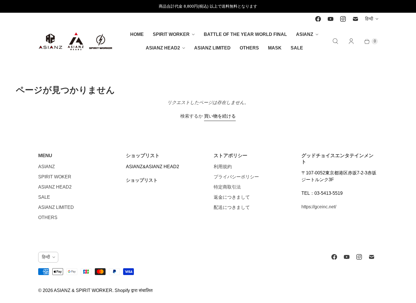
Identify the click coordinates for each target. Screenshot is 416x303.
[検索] (335, 41)
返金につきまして (232, 197)
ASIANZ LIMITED (212, 48)
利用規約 (223, 166)
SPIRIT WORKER (171, 34)
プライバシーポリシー (236, 176)
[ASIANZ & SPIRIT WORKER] (75, 41)
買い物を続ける (220, 116)
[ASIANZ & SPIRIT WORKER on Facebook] (318, 19)
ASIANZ (304, 34)
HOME (137, 34)
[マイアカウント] (351, 41)
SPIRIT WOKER (54, 176)
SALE (297, 48)
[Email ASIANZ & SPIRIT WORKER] (355, 19)
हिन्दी (369, 18)
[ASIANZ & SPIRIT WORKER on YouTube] (330, 19)
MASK (275, 48)
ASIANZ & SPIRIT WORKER (83, 290)
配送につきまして (232, 207)
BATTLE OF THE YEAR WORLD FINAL (245, 34)
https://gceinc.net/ (318, 206)
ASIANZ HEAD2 (163, 48)
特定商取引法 (227, 187)
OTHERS (249, 48)
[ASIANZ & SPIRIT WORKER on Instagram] (343, 19)
